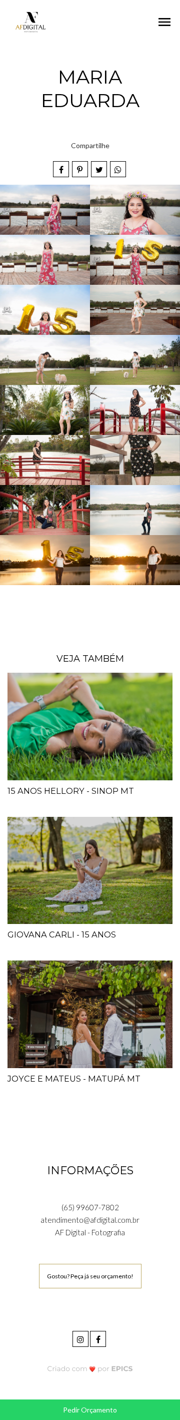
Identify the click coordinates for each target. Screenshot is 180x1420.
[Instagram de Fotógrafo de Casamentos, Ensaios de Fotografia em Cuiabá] (81, 1337)
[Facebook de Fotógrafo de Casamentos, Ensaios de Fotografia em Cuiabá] (99, 1337)
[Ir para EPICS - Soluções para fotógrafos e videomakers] (90, 1368)
